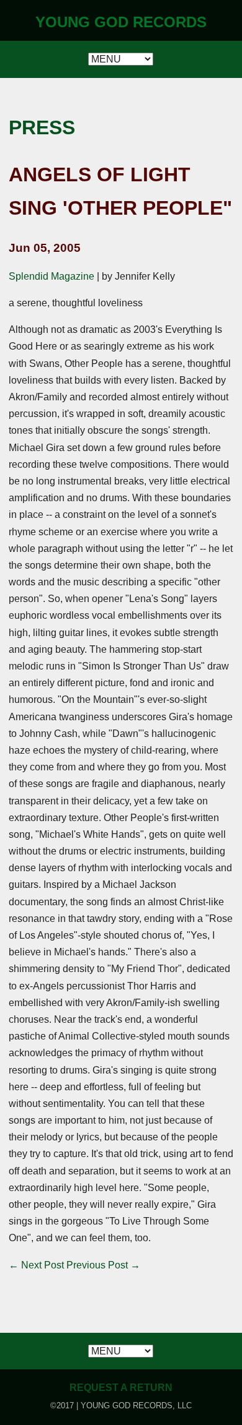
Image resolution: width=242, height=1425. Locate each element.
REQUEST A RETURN (121, 1387)
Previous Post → (103, 1265)
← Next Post (36, 1265)
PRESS (42, 127)
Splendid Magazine (51, 276)
